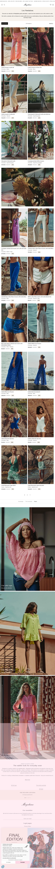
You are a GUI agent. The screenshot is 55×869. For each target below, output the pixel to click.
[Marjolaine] (27, 5)
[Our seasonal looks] (27, 717)
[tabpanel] (27, 793)
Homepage (20, 501)
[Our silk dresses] (27, 633)
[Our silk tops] (27, 549)
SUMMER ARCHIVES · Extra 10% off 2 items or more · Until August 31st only (26, 1)
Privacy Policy (27, 826)
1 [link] (24, 495)
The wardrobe (28, 501)
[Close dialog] (52, 829)
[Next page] (30, 494)
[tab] (26, 797)
